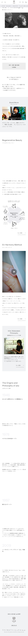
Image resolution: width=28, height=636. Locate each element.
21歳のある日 (14, 625)
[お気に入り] (20, 2)
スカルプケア (15, 6)
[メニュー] (2, 2)
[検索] (5, 2)
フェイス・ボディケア (23, 6)
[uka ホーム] (14, 2)
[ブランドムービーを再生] (14, 113)
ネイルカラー (8, 6)
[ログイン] (23, 2)
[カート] (26, 2)
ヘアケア (3, 6)
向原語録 (14, 67)
